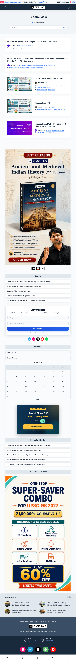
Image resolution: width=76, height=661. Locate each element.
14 (44, 381)
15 (53, 381)
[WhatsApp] (46, 649)
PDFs (42, 621)
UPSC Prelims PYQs (27, 45)
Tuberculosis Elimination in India (49, 78)
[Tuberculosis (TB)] (19, 106)
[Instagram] (23, 649)
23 (63, 386)
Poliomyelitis (17, 48)
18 (16, 386)
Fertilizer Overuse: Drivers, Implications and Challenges (26, 300)
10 (7, 381)
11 (16, 381)
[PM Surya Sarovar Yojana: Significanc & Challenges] (7, 604)
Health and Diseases (37, 65)
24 (7, 391)
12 (26, 381)
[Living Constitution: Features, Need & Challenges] (7, 611)
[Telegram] (30, 649)
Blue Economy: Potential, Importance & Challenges (24, 286)
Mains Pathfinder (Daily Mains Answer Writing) (49, 85)
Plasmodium (17, 67)
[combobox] (36, 27)
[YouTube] (53, 649)
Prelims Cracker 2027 (13, 2)
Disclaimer (52, 631)
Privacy (28, 631)
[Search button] (64, 27)
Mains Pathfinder (38, 440)
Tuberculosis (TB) (43, 103)
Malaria (11, 48)
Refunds (40, 631)
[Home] (32, 22)
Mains (54, 621)
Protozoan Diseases (27, 48)
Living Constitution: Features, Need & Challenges (24, 611)
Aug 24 (41, 2)
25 (16, 391)
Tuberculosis (43, 48)
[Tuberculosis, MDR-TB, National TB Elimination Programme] (19, 128)
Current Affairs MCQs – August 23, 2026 (21, 296)
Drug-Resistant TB (42, 89)
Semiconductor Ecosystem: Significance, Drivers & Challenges (28, 455)
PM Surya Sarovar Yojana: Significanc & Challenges (20, 604)
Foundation (24, 621)
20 (35, 386)
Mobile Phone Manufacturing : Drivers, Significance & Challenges (29, 282)
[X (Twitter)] (38, 649)
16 (62, 381)
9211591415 (49, 641)
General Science (26, 65)
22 (53, 386)
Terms (34, 631)
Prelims (53, 107)
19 (26, 386)
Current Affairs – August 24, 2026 (18, 291)
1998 (19, 45)
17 (7, 386)
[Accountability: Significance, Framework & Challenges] (42, 611)
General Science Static (58, 130)
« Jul (37, 399)
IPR (46, 631)
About (22, 631)
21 (44, 386)
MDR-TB (50, 109)
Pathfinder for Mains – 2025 (42, 87)
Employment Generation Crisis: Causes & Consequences (26, 464)
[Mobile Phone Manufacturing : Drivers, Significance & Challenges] (42, 604)
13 (35, 381)
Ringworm (36, 48)
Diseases (48, 130)
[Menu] (5, 7)
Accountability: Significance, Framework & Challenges (56, 611)
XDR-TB (63, 109)
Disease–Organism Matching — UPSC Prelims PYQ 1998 (32, 41)
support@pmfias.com (34, 641)
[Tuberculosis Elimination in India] (19, 84)
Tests (31, 621)
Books (36, 621)
